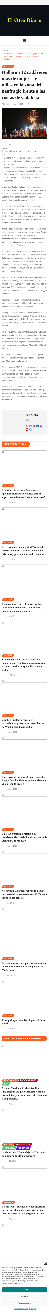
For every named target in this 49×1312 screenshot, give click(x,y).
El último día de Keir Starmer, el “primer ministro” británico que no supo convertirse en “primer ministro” (23, 493)
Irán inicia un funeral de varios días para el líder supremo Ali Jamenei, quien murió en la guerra (22, 607)
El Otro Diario (24, 20)
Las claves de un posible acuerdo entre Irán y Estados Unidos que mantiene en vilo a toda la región (24, 780)
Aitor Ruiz (5, 104)
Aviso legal (32, 1309)
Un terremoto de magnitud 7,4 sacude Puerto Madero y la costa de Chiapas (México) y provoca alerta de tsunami (23, 550)
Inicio (6, 50)
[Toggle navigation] (24, 40)
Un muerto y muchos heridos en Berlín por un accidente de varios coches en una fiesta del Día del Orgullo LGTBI (23, 1210)
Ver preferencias (24, 1303)
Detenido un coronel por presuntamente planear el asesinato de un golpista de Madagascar (24, 966)
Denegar (24, 1296)
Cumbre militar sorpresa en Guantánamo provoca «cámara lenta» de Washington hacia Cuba (23, 723)
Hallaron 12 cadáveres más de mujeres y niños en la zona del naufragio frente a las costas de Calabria (23, 56)
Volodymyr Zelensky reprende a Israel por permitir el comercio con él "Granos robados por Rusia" (24, 894)
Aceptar (25, 1289)
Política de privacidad (21, 1309)
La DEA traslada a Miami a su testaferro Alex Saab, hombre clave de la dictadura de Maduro (24, 837)
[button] (45, 1263)
